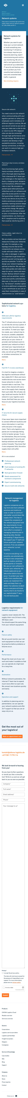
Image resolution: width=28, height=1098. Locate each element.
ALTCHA (22, 989)
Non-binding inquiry (11, 81)
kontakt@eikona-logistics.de (13, 752)
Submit (5, 995)
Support (4, 1065)
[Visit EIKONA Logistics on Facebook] (18, 1096)
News (3, 1079)
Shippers (4, 1042)
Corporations (6, 1029)
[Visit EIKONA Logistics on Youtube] (19, 1096)
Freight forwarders (7, 1039)
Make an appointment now (12, 736)
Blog (3, 1062)
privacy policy (17, 982)
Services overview (7, 1018)
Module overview (7, 1015)
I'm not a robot (9, 987)
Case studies (5, 1056)
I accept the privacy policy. (11, 973)
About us (4, 1076)
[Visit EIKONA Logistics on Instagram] (20, 1096)
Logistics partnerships (8, 1036)
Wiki (3, 1059)
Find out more (6, 155)
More (4, 360)
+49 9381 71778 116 (10, 755)
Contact (4, 1085)
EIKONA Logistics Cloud (9, 1012)
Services (4, 11)
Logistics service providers (10, 1032)
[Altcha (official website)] (23, 988)
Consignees (5, 1045)
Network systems (6, 13)
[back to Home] (5, 6)
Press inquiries (6, 1082)
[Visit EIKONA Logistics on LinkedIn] (15, 1096)
